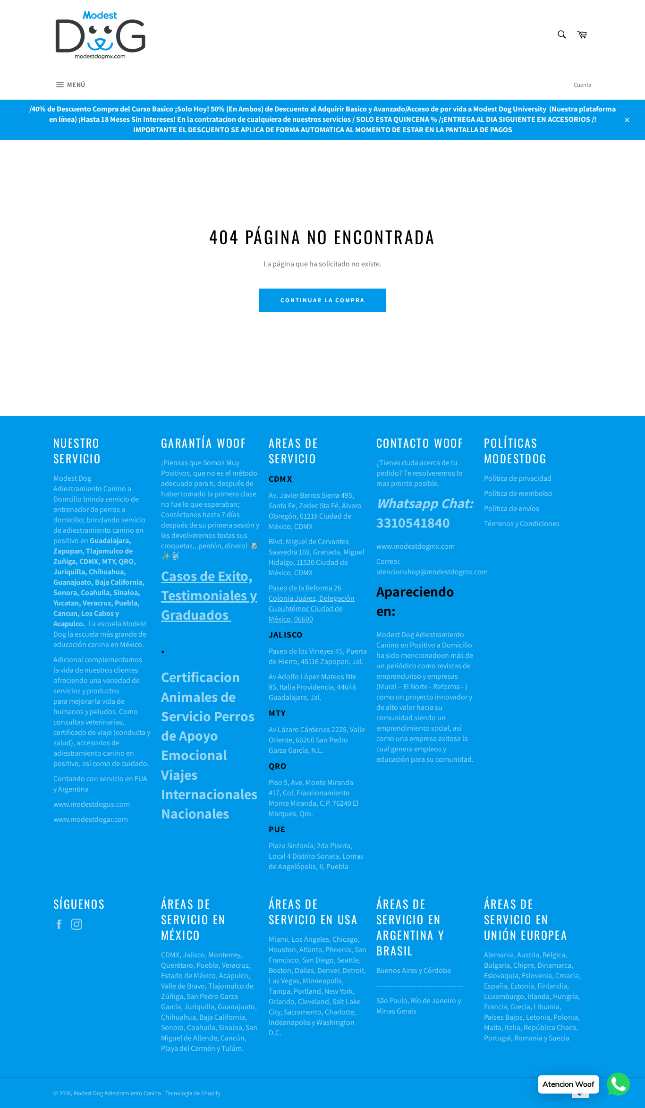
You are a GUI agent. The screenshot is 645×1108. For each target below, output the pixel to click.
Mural (388, 686)
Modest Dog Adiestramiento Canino (118, 1093)
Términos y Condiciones (522, 523)
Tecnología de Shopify (193, 1093)
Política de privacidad (518, 478)
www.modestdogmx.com (415, 546)
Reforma (446, 686)
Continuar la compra (322, 300)
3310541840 (424, 513)
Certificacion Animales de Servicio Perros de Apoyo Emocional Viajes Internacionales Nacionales (209, 745)
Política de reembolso (518, 493)
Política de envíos (511, 508)
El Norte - (417, 686)
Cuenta (583, 85)
